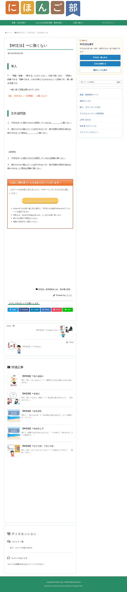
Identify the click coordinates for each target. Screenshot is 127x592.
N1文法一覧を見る (100, 57)
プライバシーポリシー (89, 132)
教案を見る (21, 32)
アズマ (69, 295)
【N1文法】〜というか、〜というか (37, 446)
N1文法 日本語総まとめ (39, 32)
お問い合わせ (85, 119)
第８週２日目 (65, 289)
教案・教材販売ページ (89, 94)
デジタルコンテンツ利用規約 (92, 113)
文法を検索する (100, 64)
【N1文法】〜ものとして (32, 428)
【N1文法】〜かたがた (31, 411)
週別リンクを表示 (100, 70)
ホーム (9, 32)
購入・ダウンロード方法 (90, 107)
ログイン (29, 564)
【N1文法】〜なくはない (32, 376)
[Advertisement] (40, 257)
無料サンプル (85, 101)
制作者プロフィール (88, 126)
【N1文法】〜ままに (30, 393)
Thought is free (77, 586)
